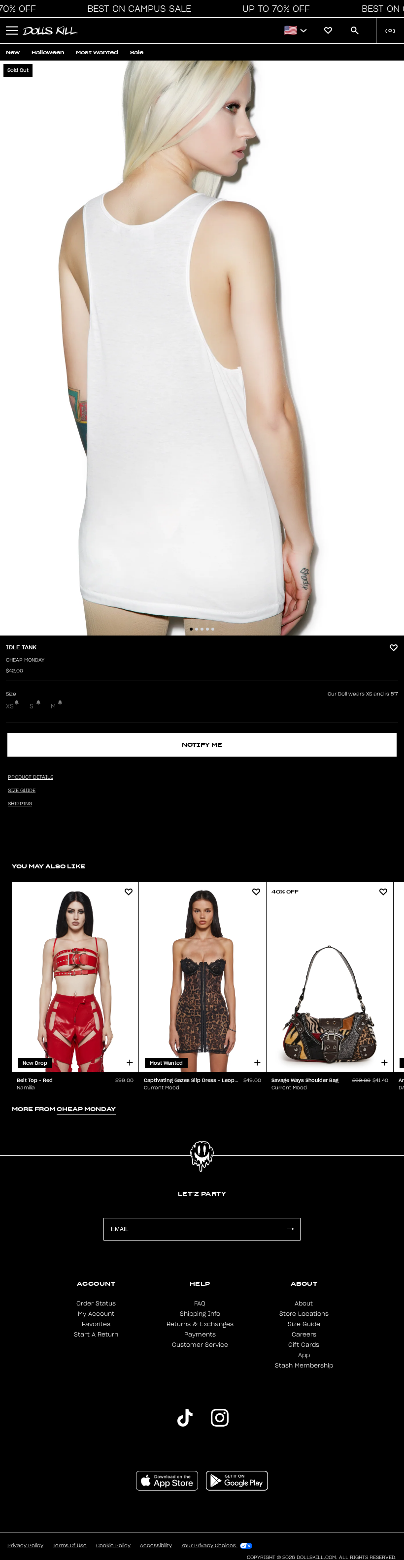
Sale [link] (136, 52)
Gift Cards (303, 1345)
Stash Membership (304, 1366)
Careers (304, 1334)
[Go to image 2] (196, 629)
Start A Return (96, 1334)
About (304, 1303)
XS (10, 706)
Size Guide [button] (21, 790)
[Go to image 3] (202, 629)
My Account (96, 1314)
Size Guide (304, 1324)
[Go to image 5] (212, 629)
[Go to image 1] (191, 629)
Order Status (96, 1303)
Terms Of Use (70, 1545)
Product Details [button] (30, 777)
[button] (136, 9)
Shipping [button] (20, 803)
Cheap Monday (25, 660)
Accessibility (156, 1545)
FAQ (199, 1303)
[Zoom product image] (202, 348)
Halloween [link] (48, 52)
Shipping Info (200, 1314)
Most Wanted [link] (97, 52)
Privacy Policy (25, 1545)
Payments (200, 1334)
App (304, 1355)
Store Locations (304, 1314)
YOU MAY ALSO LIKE (48, 866)
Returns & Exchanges (200, 1324)
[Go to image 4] (207, 629)
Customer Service (200, 1345)
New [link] (13, 52)
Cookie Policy (113, 1545)
